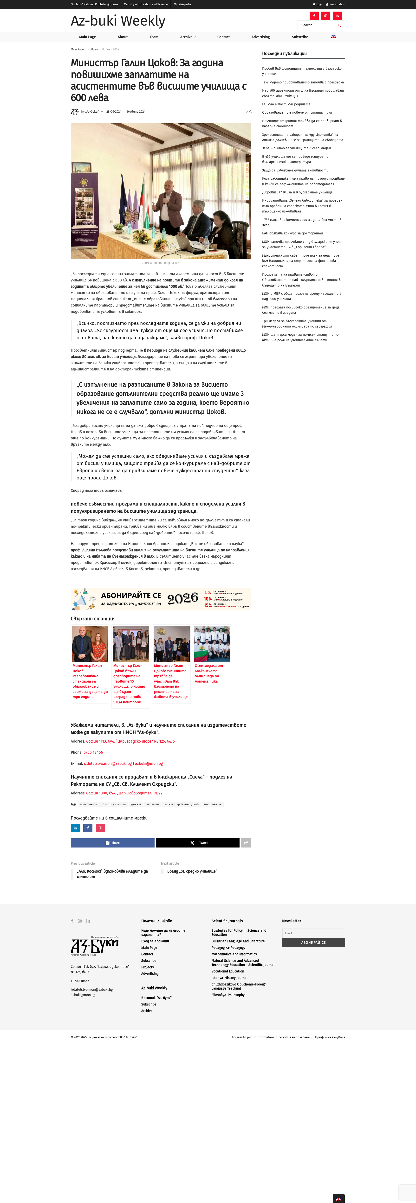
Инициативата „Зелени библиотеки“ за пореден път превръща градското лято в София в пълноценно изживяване (302, 205)
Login (319, 4)
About (123, 37)
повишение (212, 804)
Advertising (261, 37)
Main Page (87, 37)
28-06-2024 (113, 111)
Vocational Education (228, 971)
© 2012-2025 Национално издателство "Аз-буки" (104, 1037)
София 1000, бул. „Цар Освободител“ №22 (124, 793)
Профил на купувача (330, 1037)
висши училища (114, 804)
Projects (147, 967)
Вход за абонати (155, 941)
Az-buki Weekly (118, 21)
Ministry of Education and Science (146, 4)
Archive (186, 37)
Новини (93, 49)
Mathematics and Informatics (234, 954)
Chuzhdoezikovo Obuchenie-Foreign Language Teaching (239, 986)
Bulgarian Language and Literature (238, 941)
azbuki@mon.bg (149, 763)
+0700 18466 (80, 981)
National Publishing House (94, 4)
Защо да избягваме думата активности (295, 170)
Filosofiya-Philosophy (228, 995)
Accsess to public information (253, 1037)
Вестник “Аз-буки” (156, 998)
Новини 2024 (110, 49)
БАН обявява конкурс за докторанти (292, 233)
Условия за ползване (295, 1037)
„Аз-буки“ (92, 111)
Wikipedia (184, 4)
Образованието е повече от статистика (297, 112)
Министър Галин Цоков (181, 804)
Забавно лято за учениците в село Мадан (296, 148)
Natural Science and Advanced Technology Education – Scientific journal (243, 963)
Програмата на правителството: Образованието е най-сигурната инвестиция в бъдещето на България (301, 280)
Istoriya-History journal (229, 978)
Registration (337, 4)
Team (154, 37)
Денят (136, 804)
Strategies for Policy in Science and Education (239, 933)
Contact (223, 37)
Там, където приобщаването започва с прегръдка (303, 82)
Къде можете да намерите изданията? (163, 933)
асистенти (88, 804)
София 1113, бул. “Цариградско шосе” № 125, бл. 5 (130, 741)
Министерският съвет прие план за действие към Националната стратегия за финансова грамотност (300, 260)
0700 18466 (93, 752)
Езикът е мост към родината (286, 104)
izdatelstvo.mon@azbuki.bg (108, 763)
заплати (153, 804)
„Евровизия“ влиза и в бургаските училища (297, 192)
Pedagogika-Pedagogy (228, 948)
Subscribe (300, 37)
